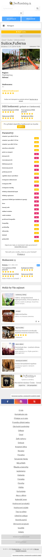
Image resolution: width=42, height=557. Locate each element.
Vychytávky (21, 491)
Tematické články (21, 459)
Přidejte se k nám (21, 418)
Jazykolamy (21, 471)
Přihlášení (30, 19)
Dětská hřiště (19, 40)
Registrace (11, 19)
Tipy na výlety (21, 511)
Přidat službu (21, 32)
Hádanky (21, 475)
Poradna (21, 455)
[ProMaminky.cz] (21, 3)
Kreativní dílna (21, 447)
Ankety (21, 532)
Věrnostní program (21, 524)
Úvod (4, 40)
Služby (10, 40)
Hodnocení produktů (21, 503)
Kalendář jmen (21, 499)
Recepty (21, 451)
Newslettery (21, 542)
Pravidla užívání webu (21, 422)
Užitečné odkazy (21, 516)
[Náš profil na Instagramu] (21, 401)
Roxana (5, 265)
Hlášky (21, 487)
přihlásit (21, 127)
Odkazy (21, 430)
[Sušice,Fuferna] (21, 59)
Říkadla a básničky (21, 467)
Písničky (21, 483)
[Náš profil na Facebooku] (7, 401)
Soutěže (21, 528)
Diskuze (21, 443)
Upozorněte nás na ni (20, 247)
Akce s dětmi (21, 495)
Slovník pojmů (21, 520)
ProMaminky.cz (16, 549)
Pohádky (21, 479)
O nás (21, 410)
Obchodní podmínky (21, 426)
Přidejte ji (21, 254)
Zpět (21, 36)
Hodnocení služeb (21, 507)
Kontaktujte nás (21, 414)
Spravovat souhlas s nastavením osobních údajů (26, 555)
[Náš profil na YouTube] (34, 401)
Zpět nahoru (21, 438)
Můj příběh (21, 463)
